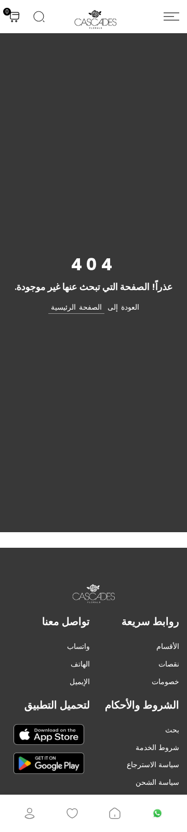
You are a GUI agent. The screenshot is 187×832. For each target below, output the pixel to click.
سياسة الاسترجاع (153, 764)
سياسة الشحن (157, 782)
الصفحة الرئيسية (76, 307)
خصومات (165, 681)
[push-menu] (171, 16)
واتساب (78, 646)
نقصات (168, 664)
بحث (172, 730)
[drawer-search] (39, 16)
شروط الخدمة (157, 747)
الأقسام (167, 646)
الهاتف (80, 664)
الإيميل (80, 681)
